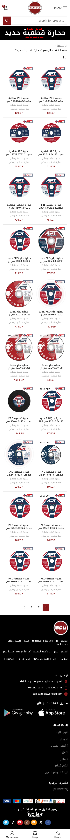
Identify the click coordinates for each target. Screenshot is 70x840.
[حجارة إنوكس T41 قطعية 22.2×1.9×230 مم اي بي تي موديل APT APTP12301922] (51, 187)
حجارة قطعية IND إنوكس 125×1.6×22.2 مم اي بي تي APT (19, 475)
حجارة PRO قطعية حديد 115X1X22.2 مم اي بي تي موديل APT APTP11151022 (19, 102)
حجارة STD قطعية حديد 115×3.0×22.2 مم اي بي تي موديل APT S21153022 (51, 155)
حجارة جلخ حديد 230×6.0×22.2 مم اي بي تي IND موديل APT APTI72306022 (19, 369)
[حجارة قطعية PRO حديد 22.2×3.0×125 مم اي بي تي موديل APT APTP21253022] (19, 507)
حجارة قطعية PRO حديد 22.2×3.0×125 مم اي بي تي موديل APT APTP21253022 (19, 529)
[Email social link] (34, 822)
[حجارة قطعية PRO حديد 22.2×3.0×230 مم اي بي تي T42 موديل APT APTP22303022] (19, 561)
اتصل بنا (63, 752)
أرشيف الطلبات (59, 745)
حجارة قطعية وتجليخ (51, 105)
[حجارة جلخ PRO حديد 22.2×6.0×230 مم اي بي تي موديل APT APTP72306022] (51, 294)
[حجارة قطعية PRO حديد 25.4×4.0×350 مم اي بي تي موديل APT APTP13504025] (19, 401)
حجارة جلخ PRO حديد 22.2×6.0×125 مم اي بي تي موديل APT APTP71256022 (51, 262)
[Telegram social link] (6, 822)
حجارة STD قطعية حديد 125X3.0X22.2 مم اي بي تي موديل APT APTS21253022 (19, 155)
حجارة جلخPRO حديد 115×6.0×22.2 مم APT (51, 420)
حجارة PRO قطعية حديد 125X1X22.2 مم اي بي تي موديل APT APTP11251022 (51, 102)
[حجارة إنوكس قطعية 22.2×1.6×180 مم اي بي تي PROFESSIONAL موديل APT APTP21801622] (19, 187)
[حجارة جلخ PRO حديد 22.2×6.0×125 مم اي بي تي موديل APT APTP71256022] (51, 240)
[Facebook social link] (48, 822)
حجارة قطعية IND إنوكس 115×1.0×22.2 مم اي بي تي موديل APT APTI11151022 (51, 476)
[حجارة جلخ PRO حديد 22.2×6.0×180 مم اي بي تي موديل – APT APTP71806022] (19, 240)
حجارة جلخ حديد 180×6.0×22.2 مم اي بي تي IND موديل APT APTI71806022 (51, 369)
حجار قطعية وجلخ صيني (51, 109)
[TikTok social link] (13, 822)
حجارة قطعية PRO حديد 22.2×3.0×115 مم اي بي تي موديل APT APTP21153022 (51, 529)
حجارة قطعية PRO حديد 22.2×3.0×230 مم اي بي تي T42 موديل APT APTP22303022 (19, 583)
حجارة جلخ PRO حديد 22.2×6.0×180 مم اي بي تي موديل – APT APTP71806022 (19, 262)
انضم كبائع (61, 765)
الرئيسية (62, 46)
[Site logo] (35, 7)
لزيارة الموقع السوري (56, 772)
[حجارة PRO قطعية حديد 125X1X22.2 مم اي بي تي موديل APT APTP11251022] (51, 80)
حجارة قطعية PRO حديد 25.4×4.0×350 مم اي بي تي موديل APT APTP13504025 (19, 422)
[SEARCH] (7, 21)
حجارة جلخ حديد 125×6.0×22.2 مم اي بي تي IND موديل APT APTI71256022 (19, 316)
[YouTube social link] (20, 822)
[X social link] (41, 822)
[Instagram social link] (27, 822)
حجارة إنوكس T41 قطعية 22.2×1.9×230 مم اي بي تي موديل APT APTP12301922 (51, 209)
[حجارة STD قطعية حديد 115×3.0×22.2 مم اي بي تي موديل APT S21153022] (51, 134)
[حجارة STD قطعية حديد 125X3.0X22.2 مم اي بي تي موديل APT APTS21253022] (19, 134)
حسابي (64, 759)
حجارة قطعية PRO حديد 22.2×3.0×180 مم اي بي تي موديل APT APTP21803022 (51, 583)
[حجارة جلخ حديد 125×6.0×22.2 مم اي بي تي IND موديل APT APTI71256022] (19, 294)
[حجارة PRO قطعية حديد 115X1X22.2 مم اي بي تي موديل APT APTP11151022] (19, 80)
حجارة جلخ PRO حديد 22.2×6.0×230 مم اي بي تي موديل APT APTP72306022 (51, 316)
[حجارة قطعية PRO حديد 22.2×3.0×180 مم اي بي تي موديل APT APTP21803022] (51, 561)
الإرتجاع (64, 739)
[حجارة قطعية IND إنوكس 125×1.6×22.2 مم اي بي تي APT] (19, 454)
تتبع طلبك (62, 732)
